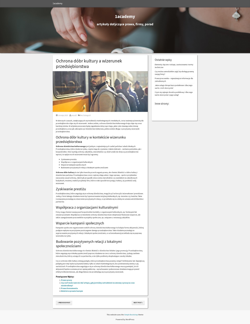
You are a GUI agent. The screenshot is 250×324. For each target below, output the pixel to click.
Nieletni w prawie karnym (72, 291)
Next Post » (138, 303)
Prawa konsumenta (69, 288)
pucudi (74, 115)
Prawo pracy (66, 280)
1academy (57, 3)
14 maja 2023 (63, 115)
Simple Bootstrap (131, 314)
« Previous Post (64, 303)
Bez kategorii (85, 115)
